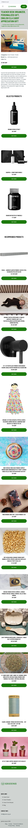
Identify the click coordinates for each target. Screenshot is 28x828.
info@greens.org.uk (5, 1)
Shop (23, 6)
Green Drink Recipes (8, 802)
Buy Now (14, 67)
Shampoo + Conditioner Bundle (14, 172)
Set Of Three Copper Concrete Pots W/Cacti (14, 761)
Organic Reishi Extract (14, 129)
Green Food (6, 797)
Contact (10, 824)
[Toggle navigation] (2, 6)
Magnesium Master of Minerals (14, 215)
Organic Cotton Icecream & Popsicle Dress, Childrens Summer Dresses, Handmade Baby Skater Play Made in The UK (14, 421)
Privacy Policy (11, 825)
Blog (4, 805)
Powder (17, 55)
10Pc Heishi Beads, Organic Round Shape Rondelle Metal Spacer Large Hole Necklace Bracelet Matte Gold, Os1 (14, 559)
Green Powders (7, 799)
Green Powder (10, 55)
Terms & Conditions (18, 824)
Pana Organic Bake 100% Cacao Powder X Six (14, 514)
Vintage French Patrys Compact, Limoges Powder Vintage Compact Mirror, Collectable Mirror (14, 593)
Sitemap (18, 825)
